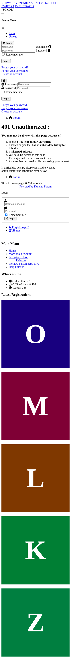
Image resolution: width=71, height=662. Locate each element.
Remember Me (17, 214)
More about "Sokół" (20, 253)
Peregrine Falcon (18, 257)
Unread (13, 36)
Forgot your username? (14, 70)
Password (41, 50)
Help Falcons (16, 266)
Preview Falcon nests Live (24, 263)
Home (12, 250)
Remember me (14, 54)
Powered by (26, 186)
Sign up (16, 230)
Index (12, 33)
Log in (6, 61)
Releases (21, 260)
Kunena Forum (43, 186)
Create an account (11, 74)
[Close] (2, 28)
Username (42, 46)
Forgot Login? (20, 227)
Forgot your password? (14, 67)
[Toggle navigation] (2, 13)
